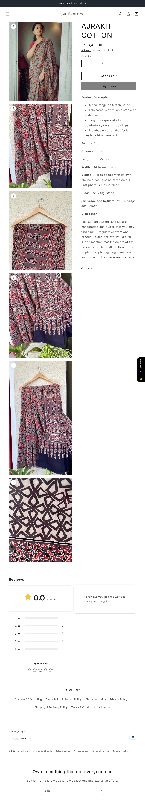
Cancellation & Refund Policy (64, 699)
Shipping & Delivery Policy (51, 707)
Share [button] (88, 268)
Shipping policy (120, 751)
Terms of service (100, 751)
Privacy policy (81, 751)
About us (104, 707)
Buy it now (108, 86)
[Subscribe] (100, 791)
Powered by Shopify (41, 751)
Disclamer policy (95, 699)
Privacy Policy (118, 699)
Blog (39, 699)
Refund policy (63, 751)
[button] (7, 14)
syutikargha (24, 751)
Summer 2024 (24, 699)
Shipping (86, 50)
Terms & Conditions (83, 707)
